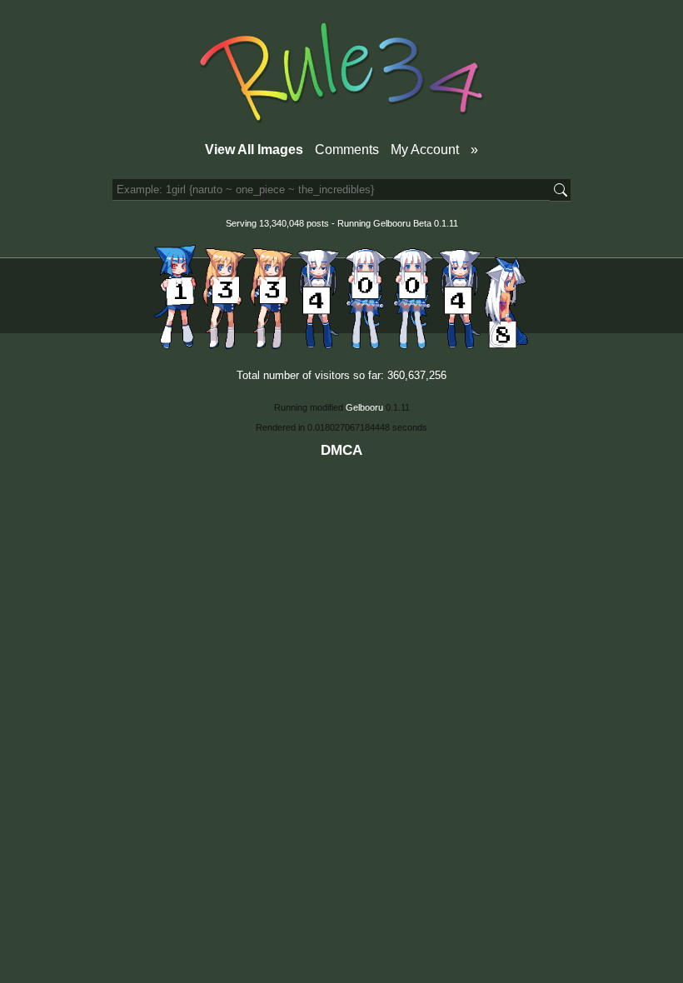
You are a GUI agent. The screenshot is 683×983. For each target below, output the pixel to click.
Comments (347, 149)
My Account (425, 149)
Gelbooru (392, 223)
